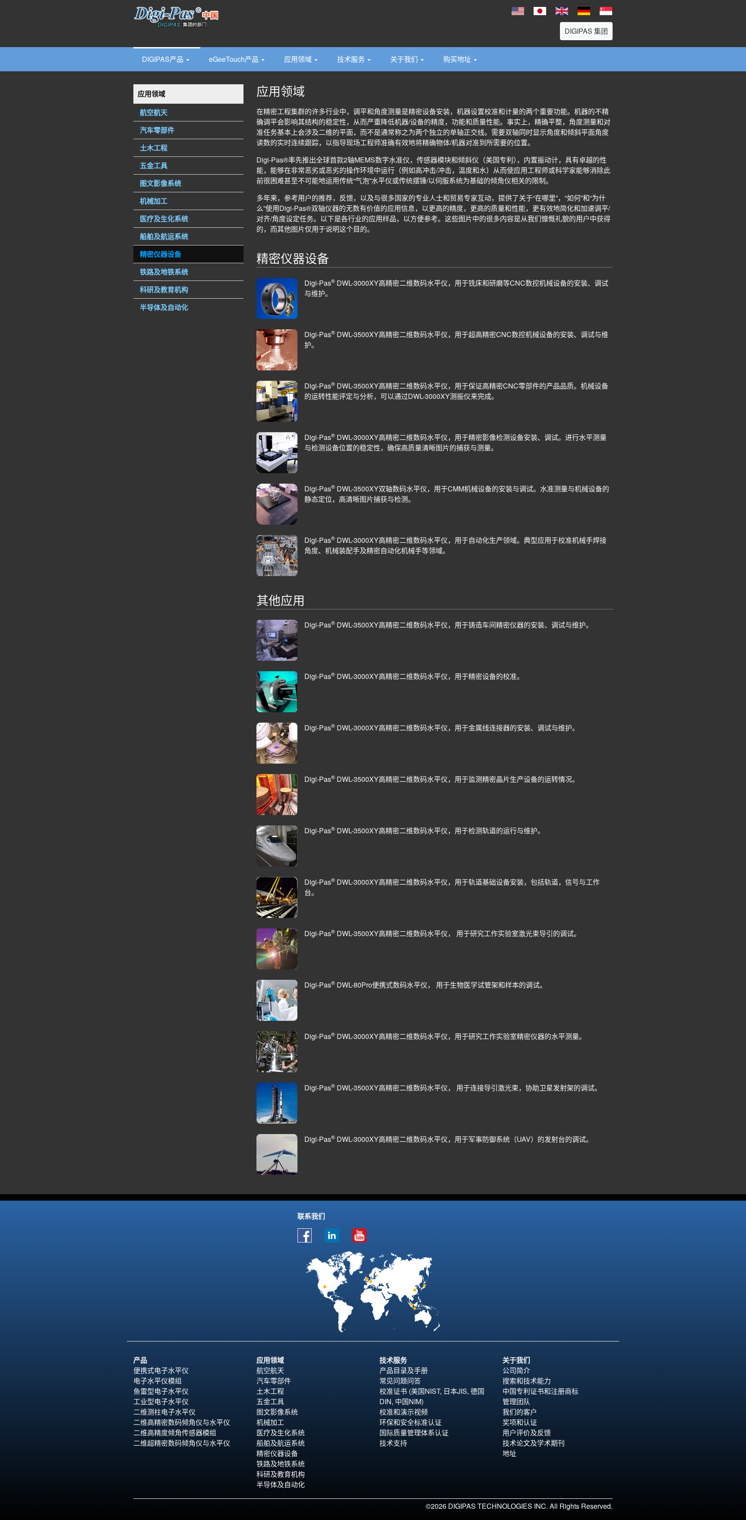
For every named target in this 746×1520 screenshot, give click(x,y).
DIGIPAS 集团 (586, 31)
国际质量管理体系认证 (414, 1432)
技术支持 (393, 1443)
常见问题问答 (400, 1381)
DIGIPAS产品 (163, 59)
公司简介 (516, 1370)
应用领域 (298, 59)
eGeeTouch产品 (234, 59)
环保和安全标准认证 (410, 1422)
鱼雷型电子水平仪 (161, 1391)
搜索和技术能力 (527, 1381)
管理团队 (516, 1401)
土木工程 (270, 1391)
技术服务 (352, 59)
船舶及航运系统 (280, 1443)
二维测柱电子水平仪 (164, 1412)
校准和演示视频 (403, 1412)
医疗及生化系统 (280, 1432)
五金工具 (270, 1401)
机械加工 (270, 1422)
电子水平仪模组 (157, 1381)
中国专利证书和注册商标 (540, 1391)
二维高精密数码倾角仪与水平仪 (181, 1422)
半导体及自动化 (280, 1484)
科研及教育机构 (280, 1474)
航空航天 (270, 1370)
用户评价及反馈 (527, 1432)
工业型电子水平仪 (161, 1401)
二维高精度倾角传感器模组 (174, 1432)
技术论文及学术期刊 (534, 1443)
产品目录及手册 (403, 1370)
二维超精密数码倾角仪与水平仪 (181, 1443)
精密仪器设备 (277, 1453)
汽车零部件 (273, 1381)
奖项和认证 (520, 1422)
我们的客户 (520, 1412)
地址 (509, 1453)
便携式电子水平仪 (161, 1370)
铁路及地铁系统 (280, 1464)
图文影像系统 (277, 1412)
